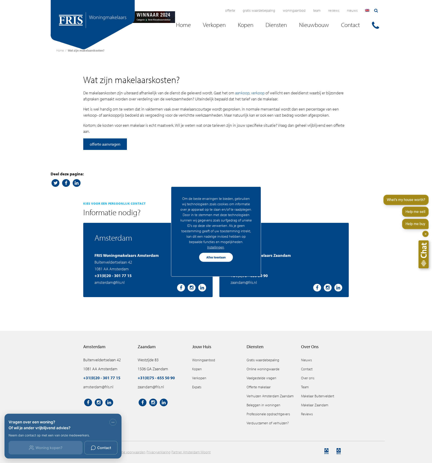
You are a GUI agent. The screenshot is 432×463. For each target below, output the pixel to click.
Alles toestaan (216, 257)
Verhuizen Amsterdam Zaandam (270, 396)
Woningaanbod (294, 10)
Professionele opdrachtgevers (268, 414)
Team (317, 10)
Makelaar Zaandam (314, 405)
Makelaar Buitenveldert (317, 396)
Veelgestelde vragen (261, 378)
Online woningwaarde (263, 369)
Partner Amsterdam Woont (191, 452)
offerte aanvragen (105, 144)
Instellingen (215, 247)
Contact (307, 369)
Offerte (230, 10)
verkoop (258, 92)
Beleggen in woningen (263, 405)
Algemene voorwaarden (128, 452)
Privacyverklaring (158, 452)
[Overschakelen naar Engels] (367, 10)
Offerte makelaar (259, 387)
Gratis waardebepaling (259, 10)
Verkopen (199, 378)
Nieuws (352, 10)
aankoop (242, 92)
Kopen (197, 369)
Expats (196, 387)
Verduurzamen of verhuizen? (268, 423)
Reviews (333, 10)
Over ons (307, 378)
